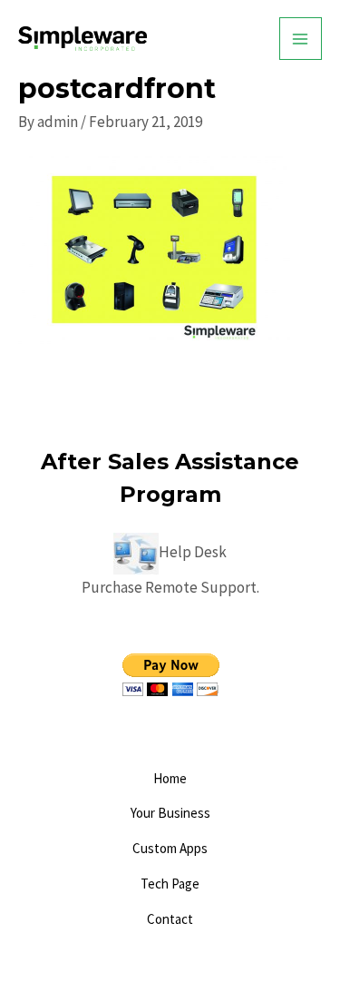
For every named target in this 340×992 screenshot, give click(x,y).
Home (170, 778)
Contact (170, 919)
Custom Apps (170, 848)
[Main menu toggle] (301, 39)
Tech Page (170, 883)
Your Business (170, 812)
